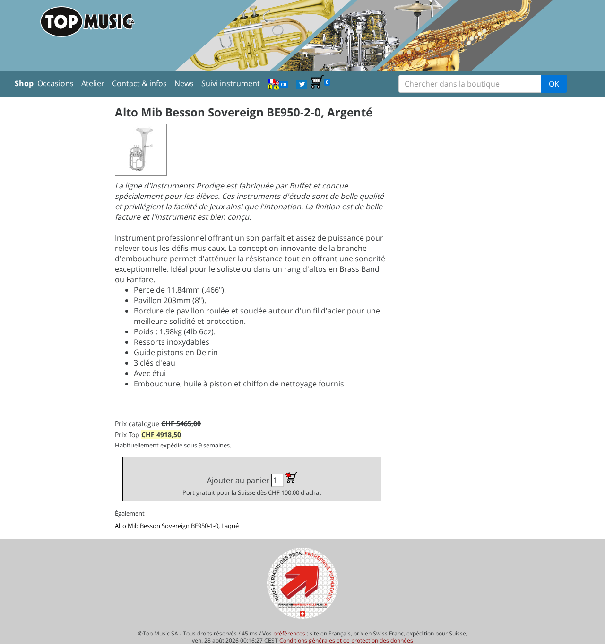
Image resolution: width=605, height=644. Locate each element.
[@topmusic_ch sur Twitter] (301, 83)
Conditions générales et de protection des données (346, 640)
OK (554, 84)
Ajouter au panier (251, 486)
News (184, 83)
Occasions (55, 83)
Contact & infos (139, 83)
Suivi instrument (230, 83)
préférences (289, 633)
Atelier (92, 83)
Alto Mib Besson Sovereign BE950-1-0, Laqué (177, 525)
